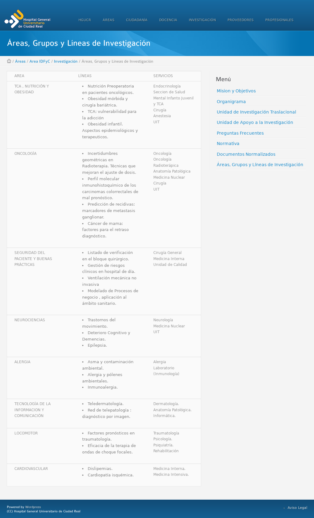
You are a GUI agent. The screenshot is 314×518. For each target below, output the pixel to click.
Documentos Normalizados (246, 154)
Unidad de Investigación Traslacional (256, 112)
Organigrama (231, 101)
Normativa (228, 143)
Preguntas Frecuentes (240, 133)
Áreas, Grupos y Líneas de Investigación (260, 164)
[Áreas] (20, 61)
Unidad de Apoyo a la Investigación (255, 122)
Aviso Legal (297, 508)
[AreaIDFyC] (39, 61)
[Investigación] (66, 61)
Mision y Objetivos (236, 90)
